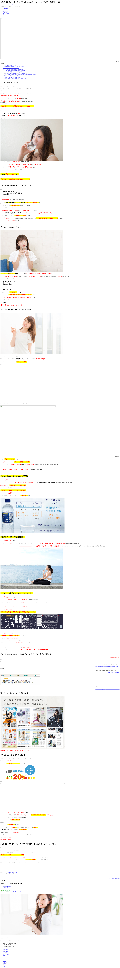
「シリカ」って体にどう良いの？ (11, 68)
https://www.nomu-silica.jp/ (11, 872)
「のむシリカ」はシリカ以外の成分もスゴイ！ (14, 69)
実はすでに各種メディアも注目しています (13, 75)
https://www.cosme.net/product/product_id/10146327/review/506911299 (107, 672)
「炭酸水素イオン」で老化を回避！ (14, 72)
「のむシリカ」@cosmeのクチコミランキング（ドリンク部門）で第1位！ (20, 74)
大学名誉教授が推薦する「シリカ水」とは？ (13, 66)
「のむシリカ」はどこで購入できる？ (12, 77)
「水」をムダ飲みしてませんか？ (11, 65)
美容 (13, 4)
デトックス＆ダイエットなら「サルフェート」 (17, 73)
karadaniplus (17, 4)
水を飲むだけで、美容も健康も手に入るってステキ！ (15, 78)
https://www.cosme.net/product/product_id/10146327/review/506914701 (107, 666)
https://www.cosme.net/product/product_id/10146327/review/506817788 (107, 689)
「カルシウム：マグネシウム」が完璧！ (15, 70)
